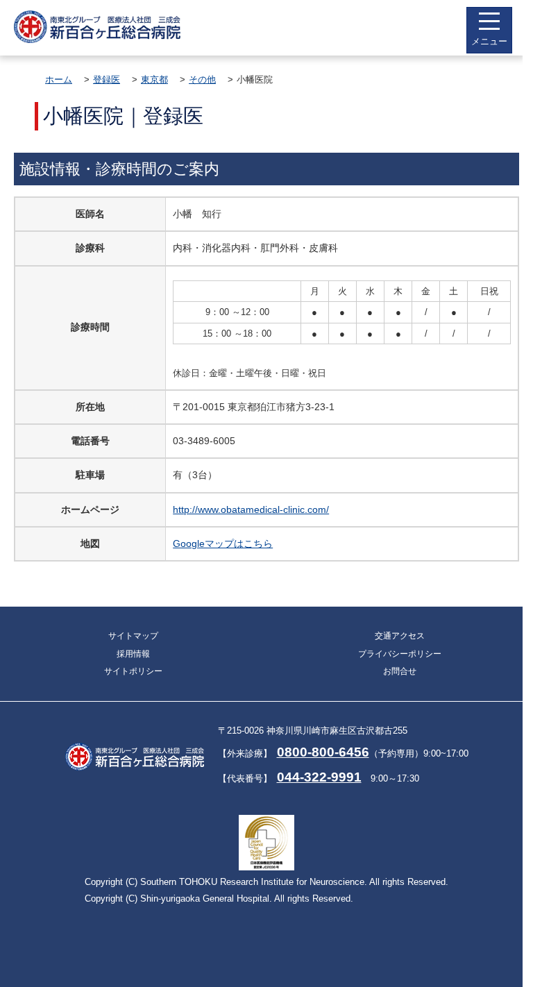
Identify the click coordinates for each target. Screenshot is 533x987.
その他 (202, 79)
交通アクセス (400, 636)
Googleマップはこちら (223, 543)
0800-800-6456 (323, 752)
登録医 (106, 79)
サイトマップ (133, 636)
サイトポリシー (133, 671)
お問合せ (399, 671)
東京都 (154, 79)
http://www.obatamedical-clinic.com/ (251, 509)
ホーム (58, 79)
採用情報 (133, 654)
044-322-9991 (319, 777)
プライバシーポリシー (399, 654)
